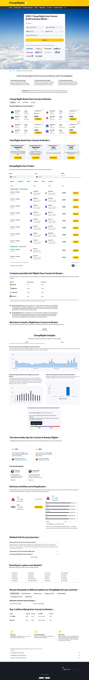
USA (13, 70)
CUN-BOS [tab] (44, 329)
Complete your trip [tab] (37, 593)
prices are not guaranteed (37, 648)
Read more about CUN (20, 458)
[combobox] (29, 23)
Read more (13, 480)
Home (10, 7)
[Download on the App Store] (47, 678)
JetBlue (18, 505)
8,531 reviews (20, 501)
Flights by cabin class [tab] (49, 593)
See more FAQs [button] (34, 557)
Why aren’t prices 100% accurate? (18, 657)
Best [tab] (19, 102)
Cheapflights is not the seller (17, 652)
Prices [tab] (26, 342)
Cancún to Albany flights (38, 603)
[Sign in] (65, 7)
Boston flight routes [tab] (26, 593)
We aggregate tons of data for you (18, 655)
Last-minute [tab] (25, 102)
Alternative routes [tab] (15, 593)
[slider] (80, 177)
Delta (18, 497)
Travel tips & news (58, 7)
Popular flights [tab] (28, 596)
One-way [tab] (33, 102)
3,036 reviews (20, 509)
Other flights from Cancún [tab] (16, 596)
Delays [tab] (62, 342)
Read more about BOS (44, 458)
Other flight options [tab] (61, 593)
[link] (18, 157)
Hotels (36, 7)
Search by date (17, 7)
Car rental (49, 7)
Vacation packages (28, 7)
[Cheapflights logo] (17, 3)
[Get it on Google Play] (41, 678)
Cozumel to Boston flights (15, 603)
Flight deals (42, 7)
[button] (47, 19)
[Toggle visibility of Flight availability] (63, 398)
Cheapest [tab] (13, 102)
